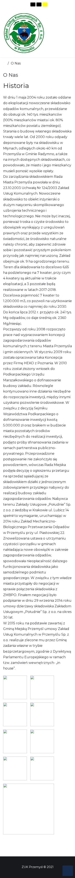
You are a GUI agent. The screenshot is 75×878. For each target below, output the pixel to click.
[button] (67, 871)
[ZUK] (24, 33)
